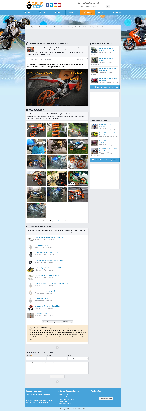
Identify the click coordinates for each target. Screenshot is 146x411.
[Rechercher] (108, 6)
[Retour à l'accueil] (35, 5)
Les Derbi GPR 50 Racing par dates (106, 160)
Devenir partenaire (106, 398)
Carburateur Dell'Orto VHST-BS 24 (46, 253)
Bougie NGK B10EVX (42, 313)
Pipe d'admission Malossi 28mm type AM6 (49, 260)
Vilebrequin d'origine (41, 298)
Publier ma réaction (57, 377)
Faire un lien (64, 401)
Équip (59, 13)
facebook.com (60, 221)
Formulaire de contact (67, 399)
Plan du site (64, 395)
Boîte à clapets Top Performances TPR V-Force (50, 268)
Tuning (89, 13)
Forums (29, 13)
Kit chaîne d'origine (41, 245)
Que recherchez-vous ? (88, 3)
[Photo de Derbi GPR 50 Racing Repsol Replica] (57, 137)
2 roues (44, 13)
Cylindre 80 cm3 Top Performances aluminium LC (51, 283)
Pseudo (29, 355)
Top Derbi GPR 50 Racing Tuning (107, 87)
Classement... (97, 395)
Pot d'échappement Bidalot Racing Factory (49, 237)
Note (69, 355)
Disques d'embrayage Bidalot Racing (47, 275)
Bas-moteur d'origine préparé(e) (45, 291)
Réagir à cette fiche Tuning (42, 353)
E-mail (49, 355)
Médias (104, 13)
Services (118, 13)
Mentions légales (65, 403)
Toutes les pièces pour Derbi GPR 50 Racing (57, 322)
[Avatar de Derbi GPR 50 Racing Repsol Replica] (36, 137)
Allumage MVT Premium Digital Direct (47, 306)
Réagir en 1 (83, 59)
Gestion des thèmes (66, 397)
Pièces (74, 13)
